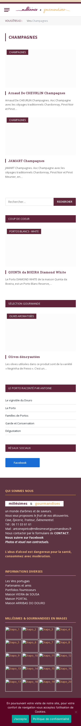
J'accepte (20, 719)
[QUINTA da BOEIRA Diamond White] (40, 247)
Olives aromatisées (21, 316)
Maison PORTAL (16, 599)
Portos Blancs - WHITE (24, 231)
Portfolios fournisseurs (20, 590)
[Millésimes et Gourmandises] (43, 10)
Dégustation (13, 431)
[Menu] (7, 10)
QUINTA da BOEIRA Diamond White (37, 272)
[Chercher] (75, 10)
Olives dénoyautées (24, 357)
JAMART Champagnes (26, 161)
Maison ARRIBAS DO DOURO (25, 603)
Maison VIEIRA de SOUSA (22, 594)
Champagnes (17, 52)
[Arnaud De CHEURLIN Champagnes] (40, 69)
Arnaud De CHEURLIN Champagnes (36, 93)
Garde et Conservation (19, 423)
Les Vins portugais (17, 581)
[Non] (76, 712)
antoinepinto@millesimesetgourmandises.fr (42, 529)
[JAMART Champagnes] (40, 136)
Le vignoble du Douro (18, 400)
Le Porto (10, 408)
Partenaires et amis (18, 585)
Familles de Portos (16, 415)
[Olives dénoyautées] (40, 332)
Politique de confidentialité (51, 719)
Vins (29, 21)
